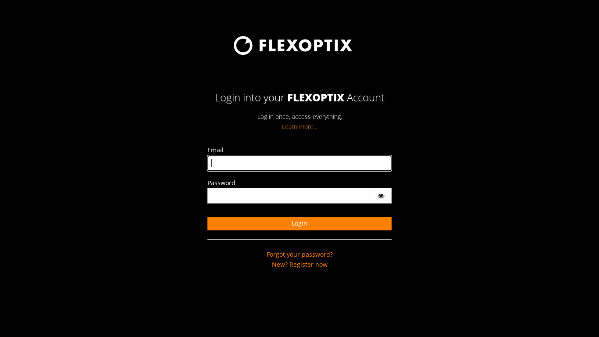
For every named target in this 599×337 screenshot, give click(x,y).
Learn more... (299, 126)
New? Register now (300, 265)
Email (215, 150)
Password (221, 183)
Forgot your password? (300, 254)
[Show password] (381, 196)
